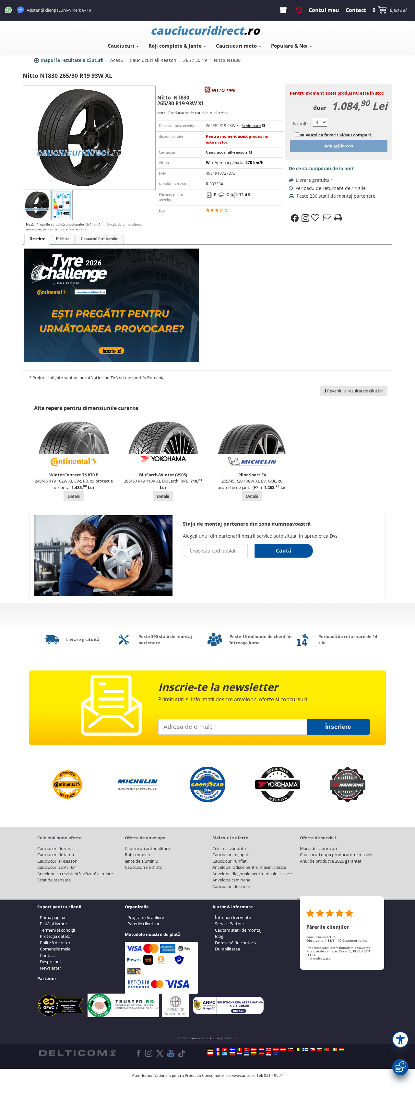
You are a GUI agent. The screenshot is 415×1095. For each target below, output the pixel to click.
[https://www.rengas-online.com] (305, 1049)
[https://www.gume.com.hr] (239, 1053)
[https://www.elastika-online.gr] (224, 1053)
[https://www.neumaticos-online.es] (276, 1049)
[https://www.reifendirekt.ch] (224, 1049)
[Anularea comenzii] (299, 10)
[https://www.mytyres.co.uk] (268, 1049)
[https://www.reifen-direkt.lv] (261, 1053)
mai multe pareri (319, 958)
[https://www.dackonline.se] (232, 1049)
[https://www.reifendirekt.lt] (253, 1053)
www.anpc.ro (243, 1075)
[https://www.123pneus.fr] (217, 1049)
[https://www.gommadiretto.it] (239, 1049)
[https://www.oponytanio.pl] (210, 1053)
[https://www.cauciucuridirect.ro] (217, 1053)
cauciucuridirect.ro (204, 1038)
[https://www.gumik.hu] (341, 1049)
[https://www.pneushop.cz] (312, 1049)
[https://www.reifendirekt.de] (210, 1049)
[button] (400, 1039)
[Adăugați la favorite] (316, 218)
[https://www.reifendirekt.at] (283, 1049)
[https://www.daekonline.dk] (253, 1049)
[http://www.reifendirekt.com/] (276, 1053)
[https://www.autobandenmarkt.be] (297, 1049)
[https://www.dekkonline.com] (246, 1049)
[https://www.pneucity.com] (326, 1049)
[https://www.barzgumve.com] (232, 1053)
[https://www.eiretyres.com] (334, 1049)
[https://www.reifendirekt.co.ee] (246, 1053)
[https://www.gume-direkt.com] (290, 1049)
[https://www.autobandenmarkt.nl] (261, 1049)
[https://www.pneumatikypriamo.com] (319, 1049)
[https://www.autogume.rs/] (268, 1053)
